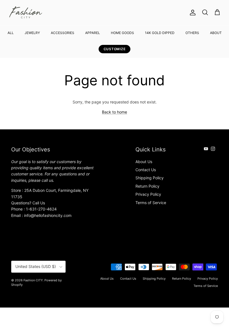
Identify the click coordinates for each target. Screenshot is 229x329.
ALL (11, 33)
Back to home (114, 112)
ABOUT (216, 33)
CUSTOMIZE (114, 49)
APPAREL (92, 33)
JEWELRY (32, 33)
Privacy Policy (148, 194)
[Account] (191, 12)
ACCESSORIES (62, 33)
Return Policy (147, 186)
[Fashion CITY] (25, 13)
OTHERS (192, 33)
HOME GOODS (122, 33)
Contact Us (145, 169)
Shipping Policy (149, 177)
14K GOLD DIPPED (160, 33)
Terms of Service (150, 202)
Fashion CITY (33, 280)
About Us (143, 161)
